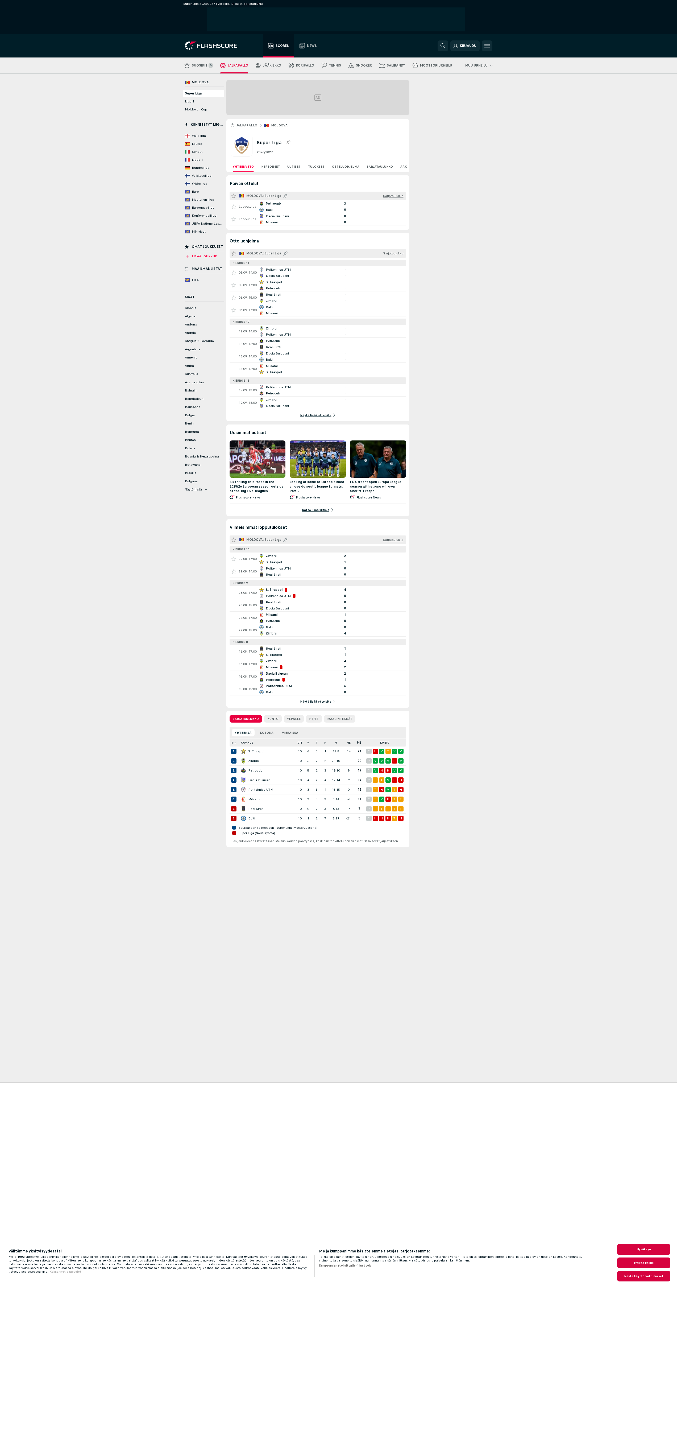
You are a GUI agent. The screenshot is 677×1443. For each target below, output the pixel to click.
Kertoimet (270, 166)
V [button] (308, 742)
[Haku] (443, 45)
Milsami (254, 799)
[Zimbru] (243, 761)
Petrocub (255, 770)
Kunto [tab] (273, 719)
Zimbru (253, 761)
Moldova (279, 125)
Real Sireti (256, 809)
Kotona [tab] (266, 733)
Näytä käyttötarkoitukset (644, 1276)
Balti (251, 818)
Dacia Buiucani (259, 780)
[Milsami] (243, 799)
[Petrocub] (243, 770)
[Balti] (243, 818)
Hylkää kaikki (644, 1263)
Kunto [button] (384, 742)
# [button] (232, 742)
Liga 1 (189, 101)
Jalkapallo (246, 125)
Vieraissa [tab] (290, 733)
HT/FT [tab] (314, 719)
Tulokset (316, 166)
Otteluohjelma (345, 166)
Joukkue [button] (247, 742)
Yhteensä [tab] (243, 733)
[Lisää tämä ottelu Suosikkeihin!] (234, 206)
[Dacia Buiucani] (243, 780)
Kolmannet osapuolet (65, 1271)
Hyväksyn (644, 1249)
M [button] (336, 742)
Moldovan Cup (196, 109)
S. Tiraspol (256, 751)
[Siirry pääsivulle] (215, 46)
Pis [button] (359, 742)
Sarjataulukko (380, 166)
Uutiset (294, 166)
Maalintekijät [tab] (339, 719)
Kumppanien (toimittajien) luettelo (345, 1265)
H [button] (325, 742)
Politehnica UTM (260, 790)
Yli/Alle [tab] (294, 719)
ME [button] (349, 742)
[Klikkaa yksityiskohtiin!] (318, 206)
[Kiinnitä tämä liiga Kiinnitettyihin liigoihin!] (288, 142)
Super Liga (193, 93)
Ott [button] (299, 742)
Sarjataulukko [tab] (246, 719)
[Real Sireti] (243, 808)
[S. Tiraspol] (243, 751)
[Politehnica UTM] (243, 789)
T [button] (316, 742)
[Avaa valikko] (487, 45)
